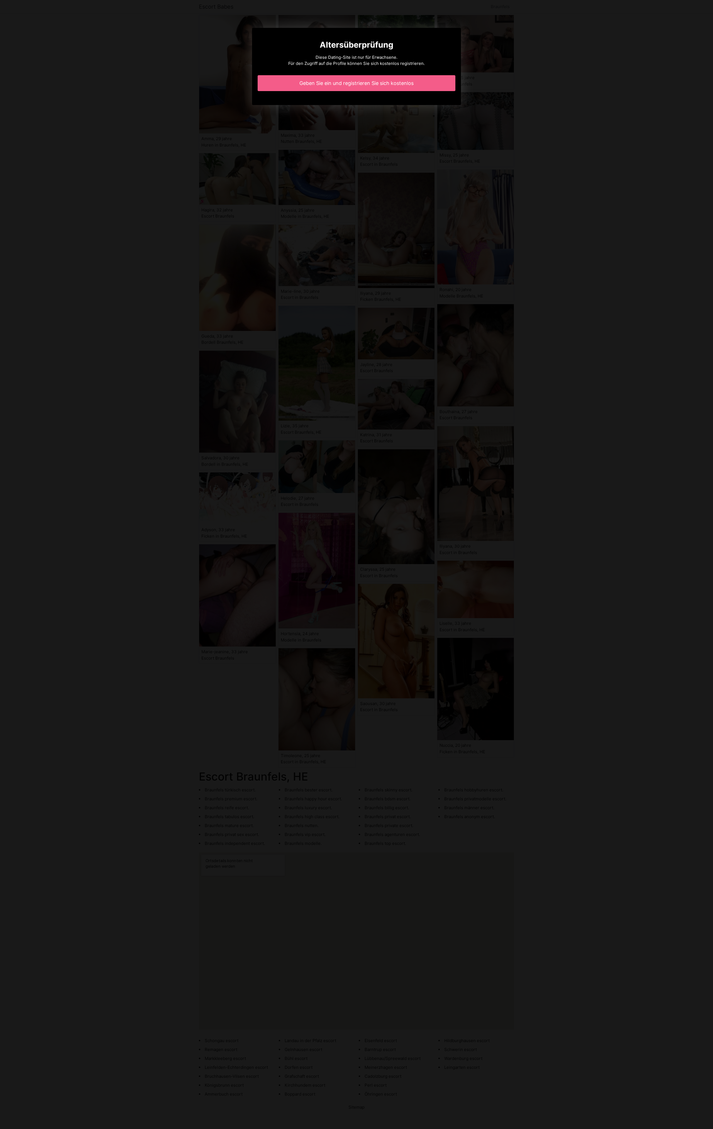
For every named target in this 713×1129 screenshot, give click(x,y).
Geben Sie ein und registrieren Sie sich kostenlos (356, 83)
